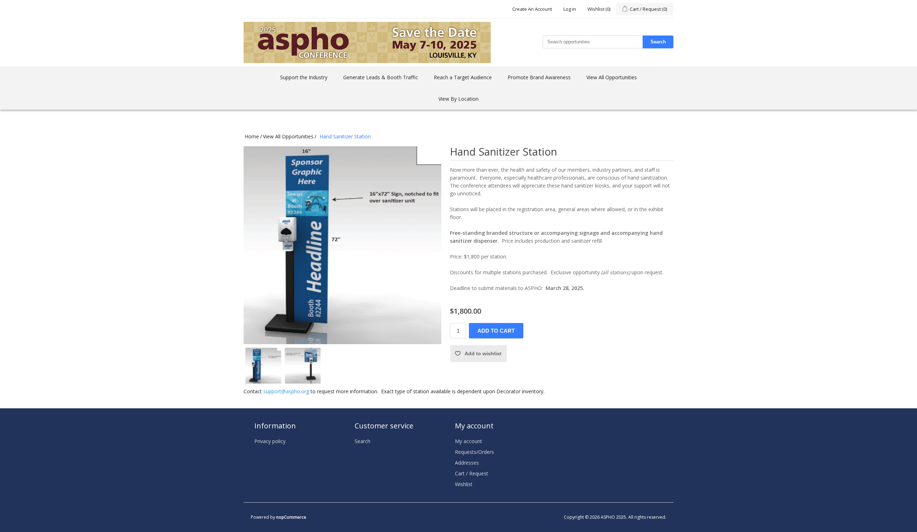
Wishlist (463, 484)
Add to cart (496, 331)
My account (468, 441)
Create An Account (532, 9)
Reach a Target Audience (463, 77)
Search (658, 41)
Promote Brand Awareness (539, 77)
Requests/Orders (474, 451)
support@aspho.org (286, 391)
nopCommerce (291, 517)
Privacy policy (269, 441)
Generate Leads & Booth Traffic (380, 77)
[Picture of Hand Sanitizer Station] (263, 366)
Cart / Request (471, 473)
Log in (569, 9)
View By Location (458, 98)
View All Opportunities (611, 77)
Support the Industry (303, 77)
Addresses (467, 462)
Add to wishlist (483, 353)
